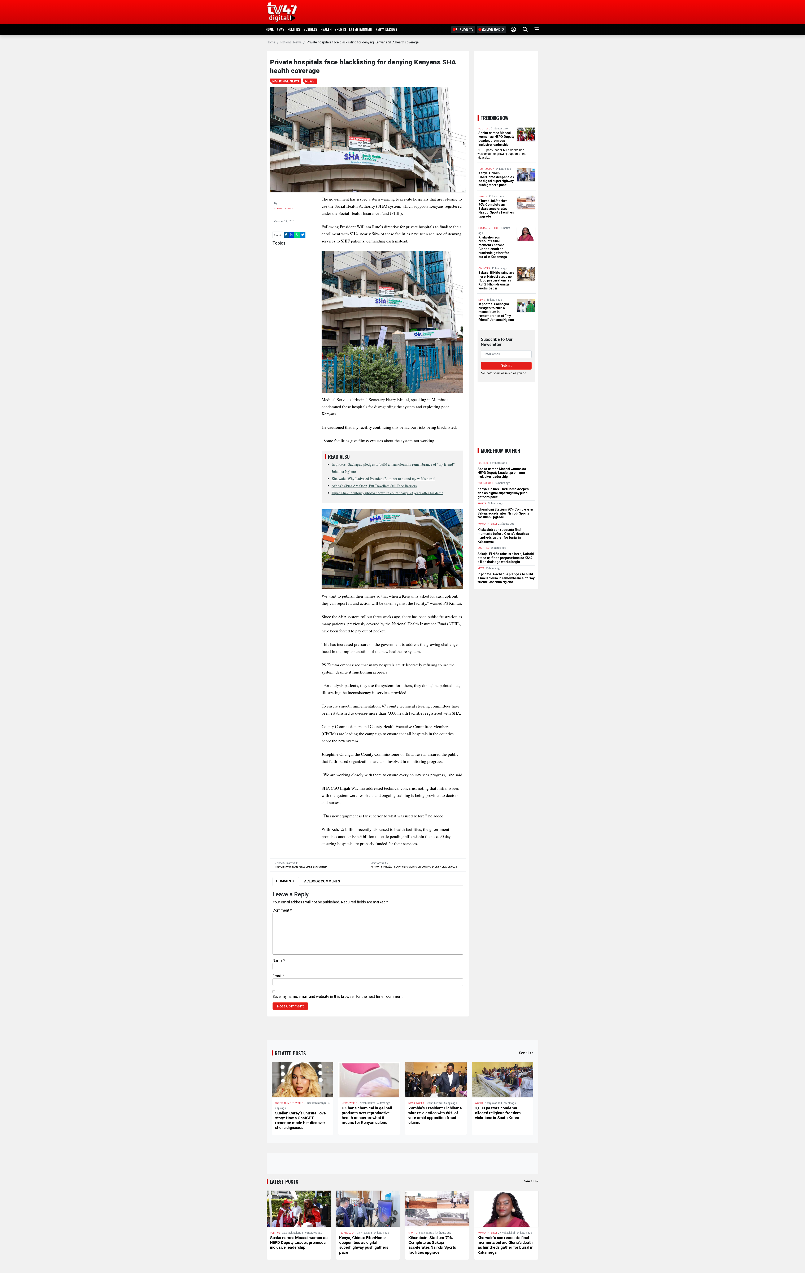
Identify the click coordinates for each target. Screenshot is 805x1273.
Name (279, 960)
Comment (282, 910)
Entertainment (361, 29)
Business (311, 29)
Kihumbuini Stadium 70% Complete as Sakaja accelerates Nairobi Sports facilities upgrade (496, 208)
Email (278, 976)
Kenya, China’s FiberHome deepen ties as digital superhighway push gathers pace (496, 179)
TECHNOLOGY (347, 1232)
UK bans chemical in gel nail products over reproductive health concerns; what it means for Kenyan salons (367, 1115)
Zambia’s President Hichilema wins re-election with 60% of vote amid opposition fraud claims (435, 1115)
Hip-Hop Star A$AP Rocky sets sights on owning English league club (414, 866)
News (280, 29)
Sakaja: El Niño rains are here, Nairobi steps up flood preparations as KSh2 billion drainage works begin (496, 280)
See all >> (526, 1053)
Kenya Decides (386, 29)
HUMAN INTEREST (487, 1232)
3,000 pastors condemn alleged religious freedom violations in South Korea (498, 1113)
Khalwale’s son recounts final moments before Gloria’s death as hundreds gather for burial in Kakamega (493, 247)
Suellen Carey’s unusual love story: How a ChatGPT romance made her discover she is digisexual (300, 1120)
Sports (340, 29)
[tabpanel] (368, 950)
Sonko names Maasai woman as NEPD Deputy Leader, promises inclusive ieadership (496, 139)
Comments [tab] (285, 881)
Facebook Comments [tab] (321, 881)
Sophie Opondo (283, 208)
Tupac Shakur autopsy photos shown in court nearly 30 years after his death (387, 492)
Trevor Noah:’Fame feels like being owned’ (301, 866)
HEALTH (326, 29)
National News (291, 42)
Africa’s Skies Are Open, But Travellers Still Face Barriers (374, 485)
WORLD (299, 1103)
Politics (294, 29)
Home (270, 29)
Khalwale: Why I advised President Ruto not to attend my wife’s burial (383, 478)
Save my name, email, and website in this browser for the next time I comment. (338, 996)
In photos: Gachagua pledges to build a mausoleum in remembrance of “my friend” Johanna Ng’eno (496, 312)
